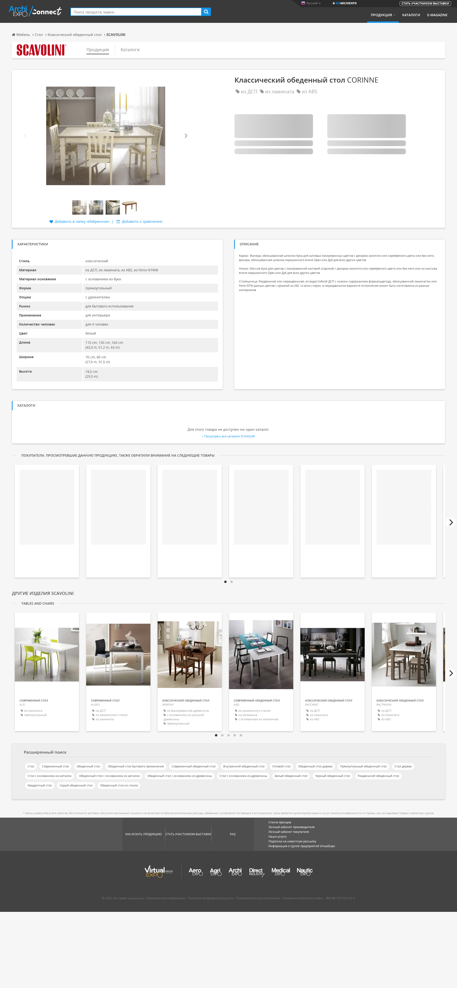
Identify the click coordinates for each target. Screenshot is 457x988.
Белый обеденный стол (291, 776)
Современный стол (55, 766)
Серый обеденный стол (76, 785)
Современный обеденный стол (194, 766)
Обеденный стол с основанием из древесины (179, 776)
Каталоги (411, 15)
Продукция (381, 15)
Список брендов (279, 822)
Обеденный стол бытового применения (136, 766)
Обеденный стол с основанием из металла (109, 776)
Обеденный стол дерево (315, 766)
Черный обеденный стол (332, 776)
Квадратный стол (40, 785)
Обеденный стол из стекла (119, 785)
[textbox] (136, 12)
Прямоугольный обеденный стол (363, 766)
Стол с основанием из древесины (243, 776)
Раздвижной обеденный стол (378, 776)
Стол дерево (403, 766)
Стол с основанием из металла (49, 776)
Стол (31, 766)
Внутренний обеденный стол (244, 766)
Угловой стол (281, 766)
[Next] (185, 135)
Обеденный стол (88, 766)
